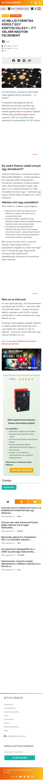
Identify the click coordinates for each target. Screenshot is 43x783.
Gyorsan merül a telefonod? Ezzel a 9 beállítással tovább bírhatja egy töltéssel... (21, 510)
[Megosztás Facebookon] (13, 60)
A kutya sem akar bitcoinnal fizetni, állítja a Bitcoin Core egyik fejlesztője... (19, 525)
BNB (17, 9)
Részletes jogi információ (10, 344)
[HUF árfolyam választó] (39, 9)
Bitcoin (5, 16)
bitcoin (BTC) (9, 487)
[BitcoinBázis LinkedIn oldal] (24, 777)
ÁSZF (6, 715)
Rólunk (6, 723)
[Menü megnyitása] (39, 3)
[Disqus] (21, 602)
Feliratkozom (20, 758)
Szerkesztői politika (11, 712)
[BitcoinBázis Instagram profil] (16, 777)
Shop (6, 730)
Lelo (19, 543)
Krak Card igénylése (21, 470)
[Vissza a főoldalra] (11, 2)
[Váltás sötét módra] (36, 3)
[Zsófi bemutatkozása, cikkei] (3, 41)
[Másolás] (29, 60)
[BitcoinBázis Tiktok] (32, 777)
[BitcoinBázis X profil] (13, 777)
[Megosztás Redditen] (24, 60)
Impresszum (8, 704)
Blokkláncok (16, 16)
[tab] (8, 501)
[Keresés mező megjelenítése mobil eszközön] (32, 3)
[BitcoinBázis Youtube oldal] (21, 777)
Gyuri (19, 516)
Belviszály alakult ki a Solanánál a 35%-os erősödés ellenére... (18, 538)
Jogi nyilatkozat (10, 708)
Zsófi (7, 42)
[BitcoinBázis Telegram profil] (28, 777)
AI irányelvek (9, 719)
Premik (20, 531)
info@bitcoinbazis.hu (16, 736)
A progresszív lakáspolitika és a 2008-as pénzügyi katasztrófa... (18, 550)
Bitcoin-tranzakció (24, 111)
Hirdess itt (35, 154)
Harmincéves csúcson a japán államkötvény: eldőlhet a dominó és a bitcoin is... (20, 564)
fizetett (5, 111)
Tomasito (20, 555)
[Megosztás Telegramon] (19, 60)
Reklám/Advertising (11, 727)
